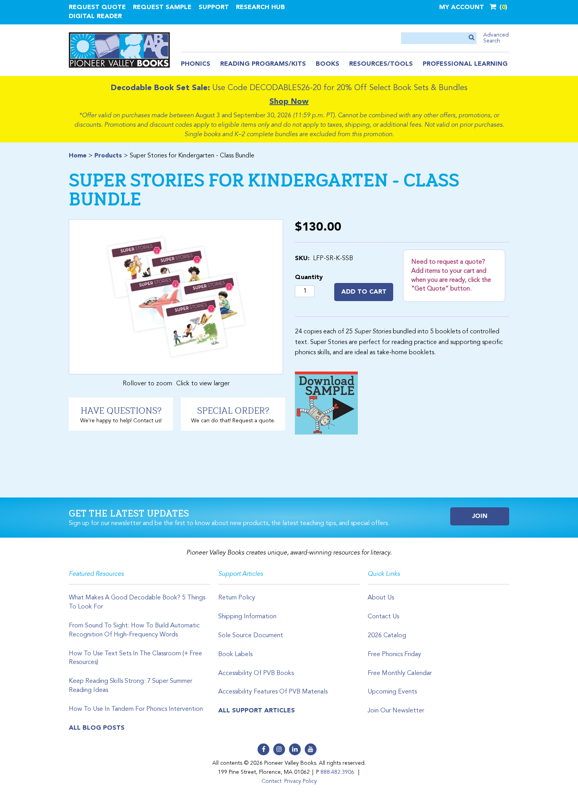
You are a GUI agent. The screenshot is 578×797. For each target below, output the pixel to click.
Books (327, 64)
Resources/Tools (381, 64)
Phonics (195, 64)
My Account (461, 7)
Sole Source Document (250, 635)
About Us (381, 598)
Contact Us (383, 617)
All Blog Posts (97, 728)
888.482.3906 (337, 772)
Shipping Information (247, 617)
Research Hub (260, 7)
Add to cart (364, 292)
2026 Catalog (387, 635)
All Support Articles (256, 711)
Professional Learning (465, 64)
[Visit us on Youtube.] (311, 749)
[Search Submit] (472, 38)
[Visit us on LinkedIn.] (295, 749)
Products (108, 156)
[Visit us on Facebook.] (263, 749)
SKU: (302, 258)
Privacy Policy (300, 781)
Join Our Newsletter (396, 711)
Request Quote (97, 7)
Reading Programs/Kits (263, 64)
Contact (271, 781)
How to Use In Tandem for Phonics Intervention (136, 709)
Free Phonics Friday (394, 654)
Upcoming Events (392, 692)
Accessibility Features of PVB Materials (273, 692)
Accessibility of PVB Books (256, 673)
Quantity (309, 277)
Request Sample (162, 7)
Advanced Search (496, 38)
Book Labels (235, 654)
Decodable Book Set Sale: (160, 88)
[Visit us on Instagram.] (279, 749)
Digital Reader (95, 16)
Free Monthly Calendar (400, 673)
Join (480, 516)
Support (214, 7)
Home (78, 156)
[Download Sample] (326, 403)
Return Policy (236, 598)
